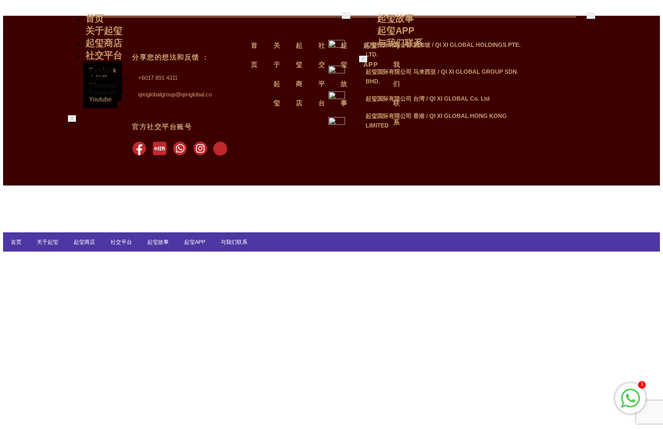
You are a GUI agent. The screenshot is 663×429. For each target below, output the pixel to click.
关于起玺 (104, 30)
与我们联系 (400, 43)
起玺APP (395, 30)
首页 (95, 18)
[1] (630, 405)
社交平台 (104, 55)
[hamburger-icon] (591, 15)
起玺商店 (104, 43)
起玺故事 (395, 18)
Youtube (100, 99)
